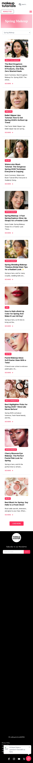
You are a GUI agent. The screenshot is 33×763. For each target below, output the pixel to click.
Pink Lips (9, 111)
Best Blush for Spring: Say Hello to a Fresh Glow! (16, 503)
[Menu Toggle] (30, 11)
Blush (8, 160)
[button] (17, 523)
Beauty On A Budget (12, 60)
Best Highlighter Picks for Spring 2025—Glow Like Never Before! (16, 406)
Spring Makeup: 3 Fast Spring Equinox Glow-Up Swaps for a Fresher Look (16, 218)
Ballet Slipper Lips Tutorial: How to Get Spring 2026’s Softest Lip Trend (16, 119)
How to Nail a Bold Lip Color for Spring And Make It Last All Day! (14, 313)
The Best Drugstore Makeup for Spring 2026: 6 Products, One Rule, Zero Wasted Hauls (16, 67)
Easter (8, 354)
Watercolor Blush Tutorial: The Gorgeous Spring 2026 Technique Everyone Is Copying (15, 168)
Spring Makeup (11, 212)
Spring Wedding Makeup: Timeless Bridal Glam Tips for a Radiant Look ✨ (16, 267)
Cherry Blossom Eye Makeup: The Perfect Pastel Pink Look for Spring (14, 457)
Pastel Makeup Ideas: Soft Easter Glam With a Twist (15, 360)
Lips (7, 307)
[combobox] (24, 4)
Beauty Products (12, 400)
